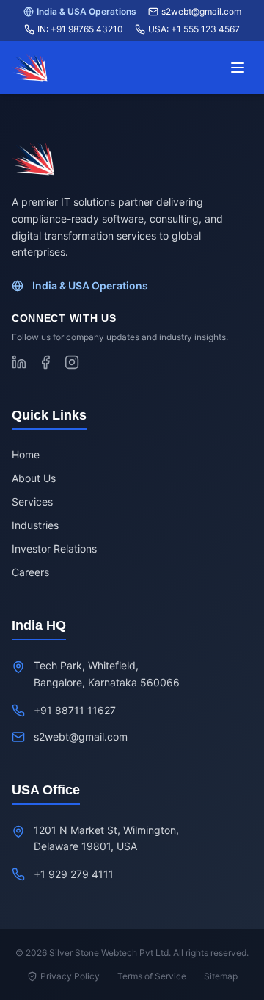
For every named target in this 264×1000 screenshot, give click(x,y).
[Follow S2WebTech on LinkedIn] (19, 362)
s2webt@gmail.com (201, 11)
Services (32, 501)
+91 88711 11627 (75, 710)
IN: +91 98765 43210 (80, 29)
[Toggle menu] (237, 67)
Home (26, 454)
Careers (30, 572)
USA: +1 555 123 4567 (194, 29)
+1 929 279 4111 (74, 874)
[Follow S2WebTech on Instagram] (72, 362)
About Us (34, 478)
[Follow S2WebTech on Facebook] (45, 362)
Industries (35, 525)
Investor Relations (54, 548)
